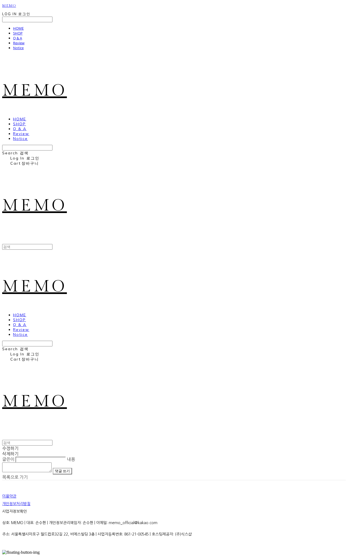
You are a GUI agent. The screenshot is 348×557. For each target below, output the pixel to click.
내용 (71, 459)
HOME (18, 28)
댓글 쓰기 (62, 471)
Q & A (17, 38)
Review (18, 42)
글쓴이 (8, 459)
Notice (18, 47)
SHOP (18, 33)
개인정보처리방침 (16, 504)
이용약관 (9, 496)
